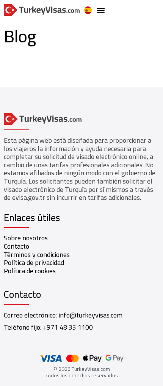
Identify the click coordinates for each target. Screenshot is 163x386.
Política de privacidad (34, 262)
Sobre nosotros (26, 238)
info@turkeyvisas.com (90, 315)
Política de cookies (30, 271)
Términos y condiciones (37, 254)
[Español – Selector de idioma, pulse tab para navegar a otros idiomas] (88, 10)
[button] (100, 10)
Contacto (16, 246)
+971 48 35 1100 (68, 327)
